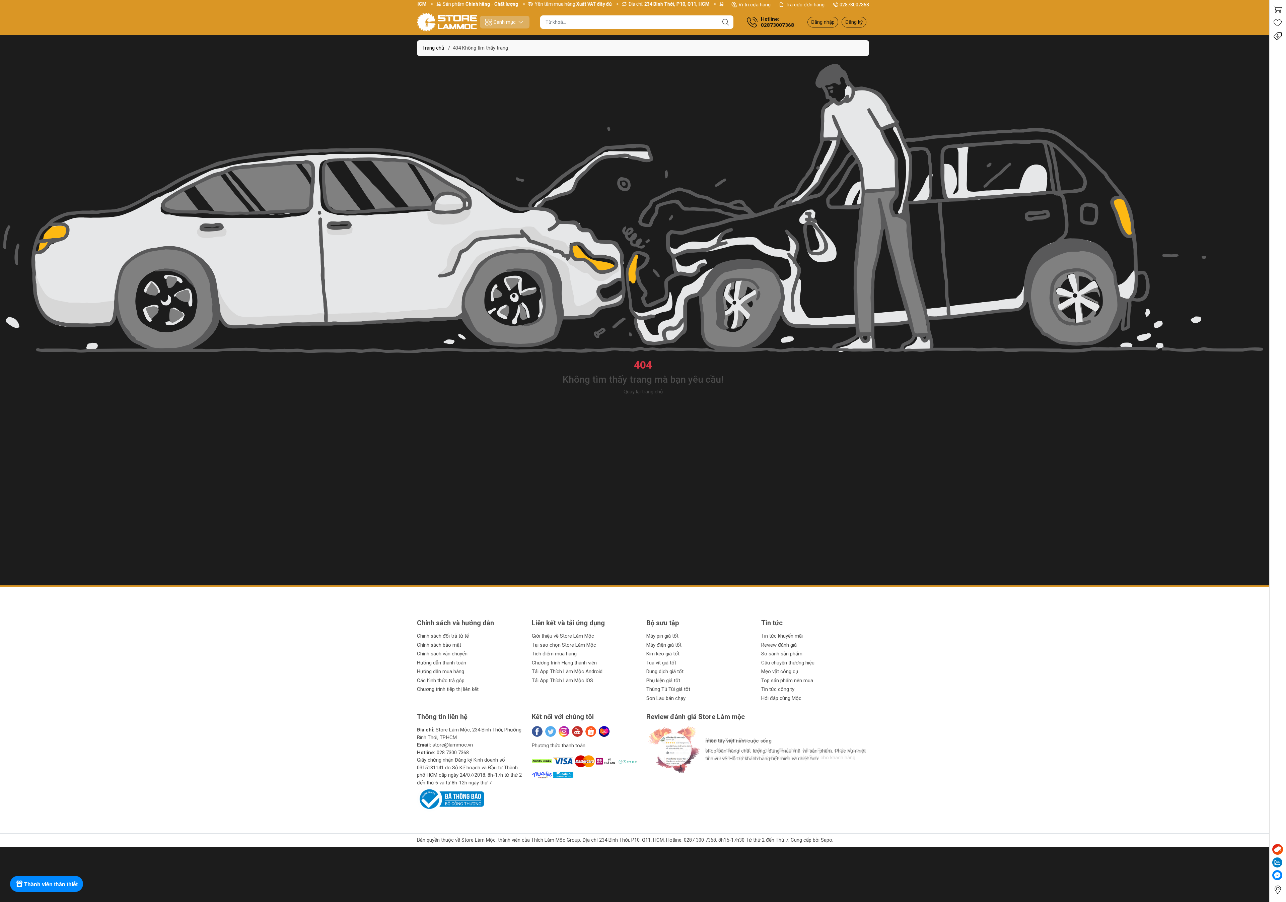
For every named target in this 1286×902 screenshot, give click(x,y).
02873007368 (854, 5)
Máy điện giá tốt (664, 645)
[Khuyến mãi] (1278, 36)
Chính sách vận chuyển (442, 654)
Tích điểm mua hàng (554, 654)
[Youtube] (577, 731)
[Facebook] (537, 731)
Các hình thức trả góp (441, 681)
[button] (658, 779)
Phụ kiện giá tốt (663, 681)
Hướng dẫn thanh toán (441, 663)
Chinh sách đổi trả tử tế (443, 636)
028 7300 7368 (453, 753)
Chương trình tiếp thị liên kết (448, 689)
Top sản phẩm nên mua (787, 681)
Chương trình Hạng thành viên (564, 663)
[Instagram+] (564, 731)
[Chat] (1277, 849)
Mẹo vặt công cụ (779, 671)
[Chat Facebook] (1277, 875)
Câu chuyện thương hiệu (787, 663)
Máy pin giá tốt (662, 636)
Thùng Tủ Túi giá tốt (668, 689)
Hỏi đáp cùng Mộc (781, 698)
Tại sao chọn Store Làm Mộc (564, 645)
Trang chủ (433, 48)
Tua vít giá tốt (661, 663)
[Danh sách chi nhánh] (1277, 890)
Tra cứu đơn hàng (805, 5)
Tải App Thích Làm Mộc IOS (562, 681)
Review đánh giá (779, 645)
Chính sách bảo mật (439, 645)
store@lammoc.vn (452, 745)
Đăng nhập (823, 22)
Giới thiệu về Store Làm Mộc (563, 636)
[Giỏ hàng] (1278, 9)
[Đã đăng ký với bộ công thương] (450, 799)
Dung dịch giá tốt (665, 671)
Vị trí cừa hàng (754, 5)
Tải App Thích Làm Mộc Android (567, 671)
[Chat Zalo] (1277, 862)
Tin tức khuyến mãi (782, 636)
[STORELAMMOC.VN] (447, 22)
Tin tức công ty (777, 689)
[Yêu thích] (1278, 23)
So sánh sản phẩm (781, 654)
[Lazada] (604, 731)
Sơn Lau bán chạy (666, 698)
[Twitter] (550, 731)
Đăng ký (854, 22)
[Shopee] (590, 731)
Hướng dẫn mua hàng (440, 671)
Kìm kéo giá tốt (663, 654)
